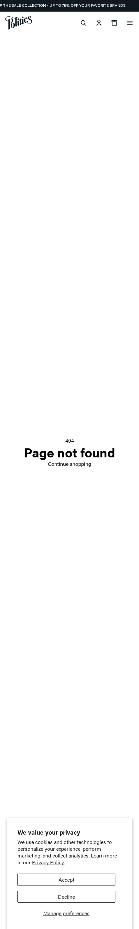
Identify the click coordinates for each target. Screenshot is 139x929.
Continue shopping (69, 463)
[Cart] (114, 23)
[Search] (83, 23)
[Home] (18, 23)
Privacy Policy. (48, 862)
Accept (66, 879)
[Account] (99, 23)
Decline (66, 896)
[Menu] (130, 23)
